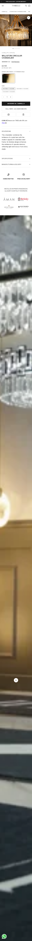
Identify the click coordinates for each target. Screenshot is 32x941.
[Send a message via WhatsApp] (4, 936)
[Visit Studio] (23, 114)
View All (5, 11)
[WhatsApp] (8, 114)
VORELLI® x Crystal (8, 53)
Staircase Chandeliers (18, 11)
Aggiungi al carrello (16, 103)
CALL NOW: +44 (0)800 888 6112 (16, 109)
